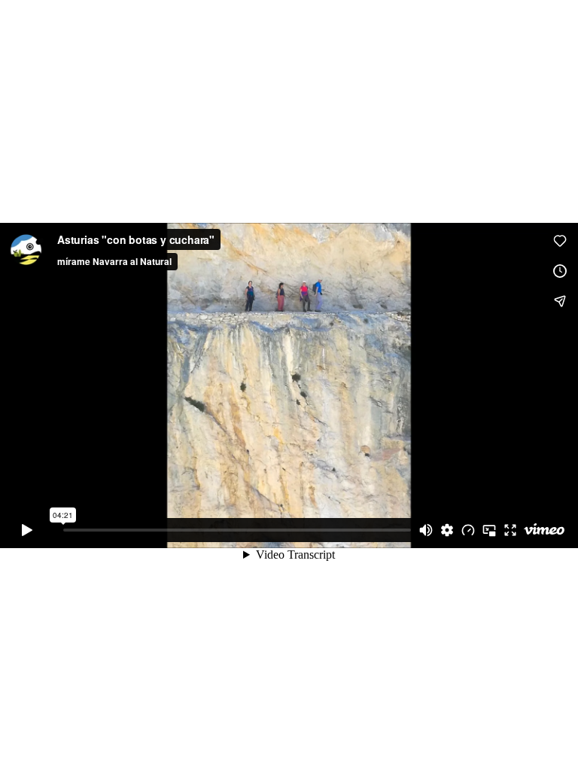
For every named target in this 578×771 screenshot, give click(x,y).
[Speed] (468, 530)
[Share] (560, 301)
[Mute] (426, 530)
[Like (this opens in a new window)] (560, 241)
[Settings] (447, 530)
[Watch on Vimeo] (544, 530)
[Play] (27, 530)
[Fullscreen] (510, 530)
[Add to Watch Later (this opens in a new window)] (560, 271)
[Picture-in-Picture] (489, 530)
